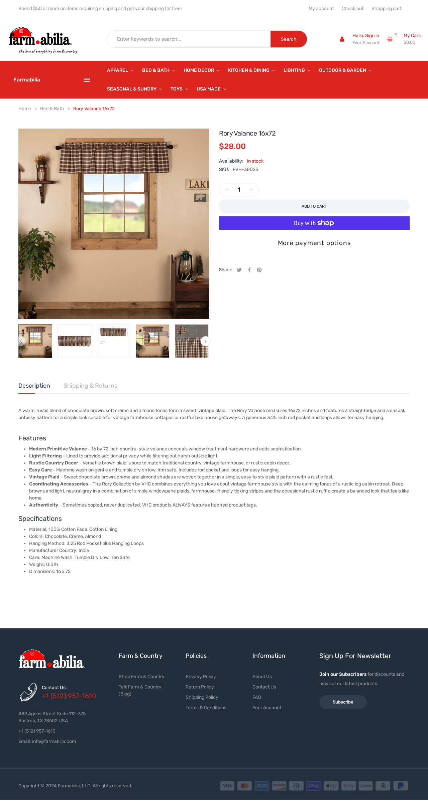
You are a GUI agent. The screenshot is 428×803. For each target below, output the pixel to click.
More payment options (314, 243)
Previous (21, 341)
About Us (262, 676)
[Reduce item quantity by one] (227, 189)
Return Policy (200, 687)
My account (321, 8)
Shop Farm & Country (142, 676)
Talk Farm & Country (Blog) (140, 690)
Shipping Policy (202, 697)
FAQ (256, 697)
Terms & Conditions (206, 708)
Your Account (366, 42)
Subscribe (343, 702)
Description (34, 385)
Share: (225, 269)
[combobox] (189, 39)
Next (206, 341)
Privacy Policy (201, 676)
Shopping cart (386, 8)
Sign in (372, 35)
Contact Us (264, 687)
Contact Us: (54, 687)
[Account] (342, 39)
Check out (352, 8)
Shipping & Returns (90, 385)
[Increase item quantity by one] (251, 189)
